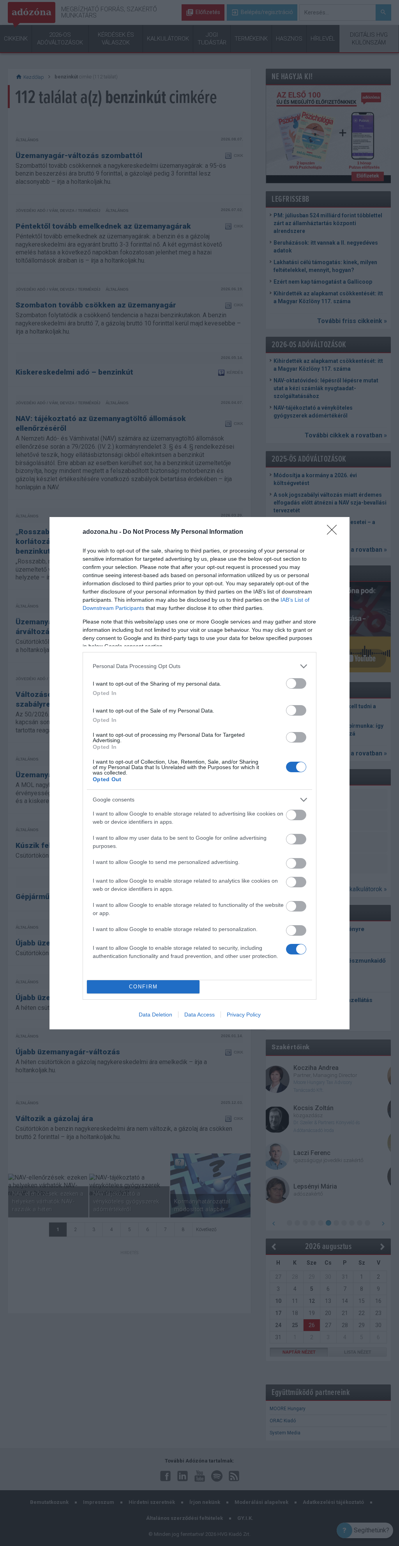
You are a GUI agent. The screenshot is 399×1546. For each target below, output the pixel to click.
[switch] (296, 683)
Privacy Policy (244, 1014)
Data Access (199, 1014)
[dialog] (199, 773)
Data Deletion (155, 1014)
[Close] (334, 532)
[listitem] (199, 666)
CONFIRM (143, 987)
